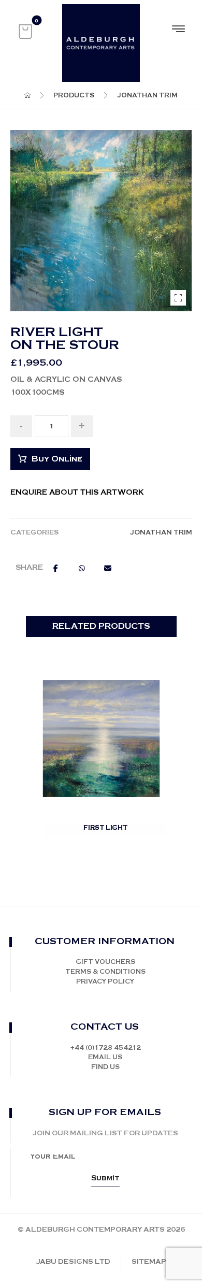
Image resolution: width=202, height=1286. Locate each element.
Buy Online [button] (106, 840)
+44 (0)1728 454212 (105, 1048)
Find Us (105, 1067)
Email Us (105, 1057)
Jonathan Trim (161, 532)
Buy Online (57, 459)
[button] (25, 32)
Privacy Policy (105, 982)
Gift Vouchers (105, 962)
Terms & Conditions (105, 972)
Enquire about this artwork (77, 492)
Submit (105, 1178)
